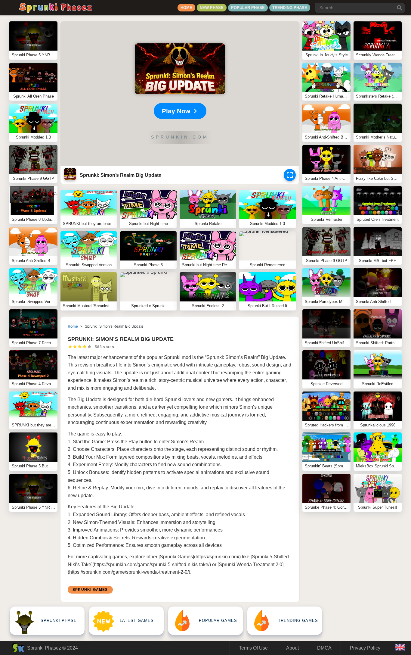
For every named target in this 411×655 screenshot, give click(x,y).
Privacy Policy (365, 647)
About (292, 647)
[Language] (400, 648)
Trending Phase (289, 7)
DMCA (324, 647)
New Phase (212, 7)
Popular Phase (248, 7)
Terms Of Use (253, 647)
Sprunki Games (90, 590)
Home (186, 7)
